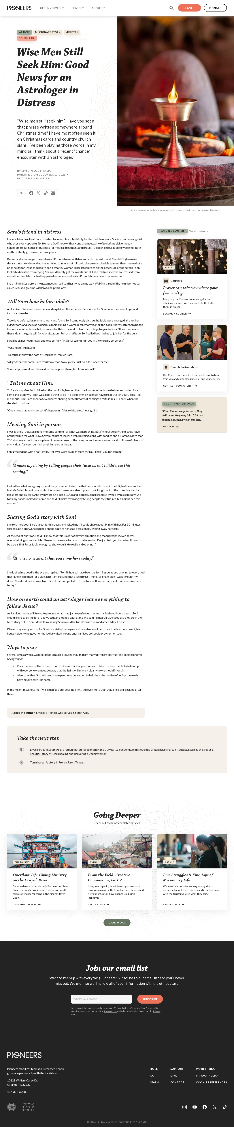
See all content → (199, 231)
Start (189, 7)
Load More (117, 922)
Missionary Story (47, 32)
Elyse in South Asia (36, 170)
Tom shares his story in (56, 762)
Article (24, 32)
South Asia (27, 38)
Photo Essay (22, 862)
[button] (52, 8)
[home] (19, 8)
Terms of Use (110, 1011)
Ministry (72, 32)
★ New (169, 267)
